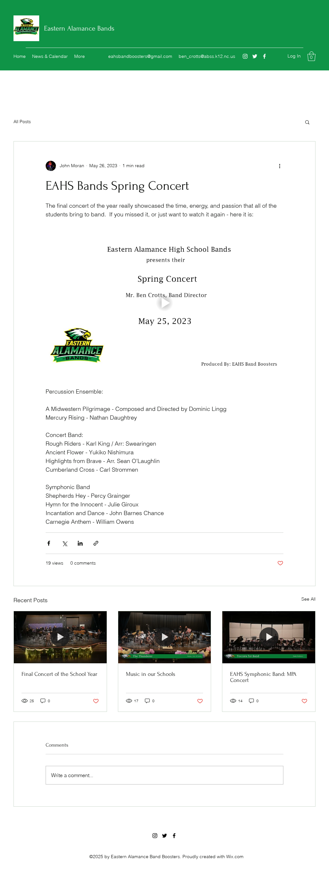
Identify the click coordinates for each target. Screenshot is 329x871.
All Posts (22, 121)
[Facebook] (264, 56)
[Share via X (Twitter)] (64, 543)
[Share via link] (96, 543)
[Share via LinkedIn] (80, 543)
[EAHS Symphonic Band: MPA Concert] (268, 637)
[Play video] (164, 303)
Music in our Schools (150, 674)
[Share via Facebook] (49, 543)
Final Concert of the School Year (59, 674)
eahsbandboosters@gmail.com (140, 56)
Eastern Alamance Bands (79, 28)
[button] (311, 56)
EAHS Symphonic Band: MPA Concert (263, 677)
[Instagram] (245, 56)
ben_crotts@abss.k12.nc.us (207, 56)
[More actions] (279, 166)
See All (308, 599)
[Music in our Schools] (164, 637)
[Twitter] (255, 56)
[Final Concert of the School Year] (60, 637)
